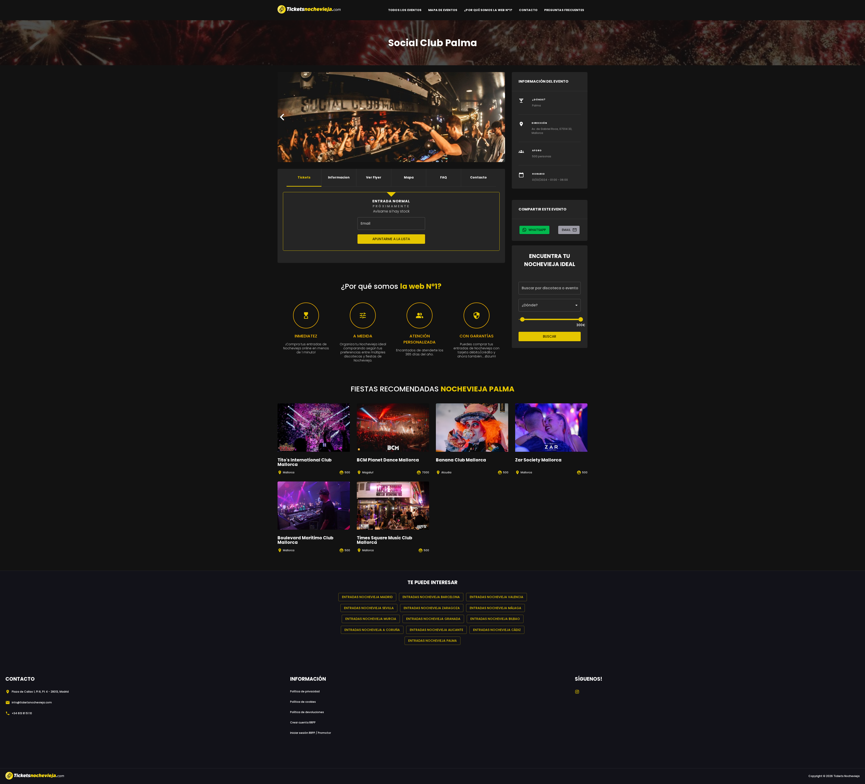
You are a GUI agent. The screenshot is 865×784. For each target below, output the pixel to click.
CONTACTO (528, 10)
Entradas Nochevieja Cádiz (497, 630)
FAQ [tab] (443, 177)
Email (566, 230)
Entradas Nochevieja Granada (433, 619)
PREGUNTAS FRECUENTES (564, 10)
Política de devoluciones (307, 712)
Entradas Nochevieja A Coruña (372, 630)
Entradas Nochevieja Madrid (367, 597)
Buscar (549, 336)
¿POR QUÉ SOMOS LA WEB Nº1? (488, 10)
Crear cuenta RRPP (303, 722)
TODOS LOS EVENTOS (404, 10)
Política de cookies (303, 702)
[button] (550, 305)
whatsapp (537, 230)
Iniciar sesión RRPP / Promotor (310, 733)
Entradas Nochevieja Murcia (370, 619)
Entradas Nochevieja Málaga (495, 608)
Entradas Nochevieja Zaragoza (432, 608)
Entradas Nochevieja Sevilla (369, 608)
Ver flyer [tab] (373, 177)
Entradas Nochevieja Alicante (436, 630)
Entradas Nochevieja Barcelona (431, 597)
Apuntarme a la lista (391, 239)
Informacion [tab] (339, 177)
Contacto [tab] (478, 177)
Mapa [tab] (409, 177)
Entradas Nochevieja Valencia (496, 597)
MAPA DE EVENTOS (442, 10)
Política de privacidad (305, 691)
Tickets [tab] (304, 177)
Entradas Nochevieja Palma (432, 640)
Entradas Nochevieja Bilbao (495, 619)
